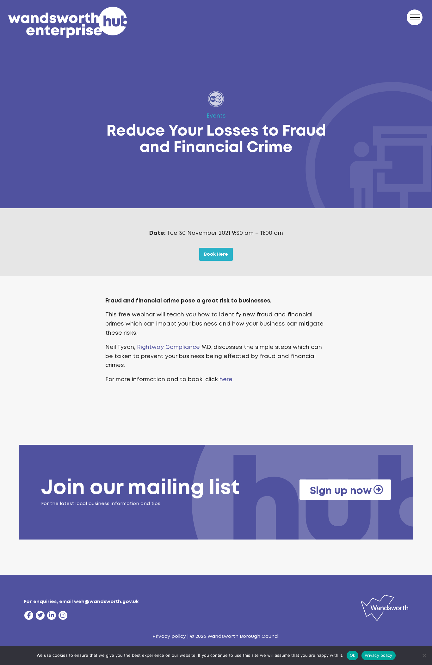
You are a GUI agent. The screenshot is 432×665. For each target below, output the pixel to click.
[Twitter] (40, 615)
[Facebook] (28, 615)
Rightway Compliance (168, 347)
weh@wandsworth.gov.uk (106, 601)
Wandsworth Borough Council (243, 636)
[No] (424, 655)
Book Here (216, 254)
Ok (352, 655)
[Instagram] (63, 615)
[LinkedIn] (51, 615)
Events (216, 115)
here (225, 379)
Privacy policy (169, 636)
